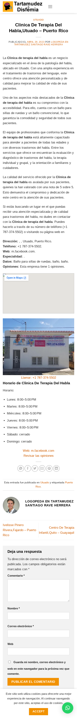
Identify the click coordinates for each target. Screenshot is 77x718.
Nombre (13, 608)
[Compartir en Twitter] (35, 468)
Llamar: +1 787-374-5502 (38, 377)
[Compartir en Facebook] (27, 468)
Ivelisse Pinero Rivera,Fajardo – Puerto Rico (19, 530)
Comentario (16, 575)
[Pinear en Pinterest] (49, 468)
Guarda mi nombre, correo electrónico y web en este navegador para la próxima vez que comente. (38, 668)
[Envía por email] (42, 468)
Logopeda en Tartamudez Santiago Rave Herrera (41, 43)
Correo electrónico (20, 626)
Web (10, 644)
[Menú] (50, 6)
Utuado (38, 20)
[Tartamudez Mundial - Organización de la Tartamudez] (22, 6)
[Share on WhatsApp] (20, 468)
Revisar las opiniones (39, 456)
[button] (67, 708)
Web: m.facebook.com (38, 450)
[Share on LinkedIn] (56, 468)
